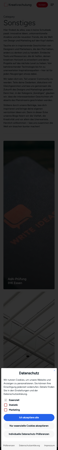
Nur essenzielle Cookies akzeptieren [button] (29, 425)
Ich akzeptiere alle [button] (29, 417)
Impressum (49, 445)
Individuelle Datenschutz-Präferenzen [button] (29, 434)
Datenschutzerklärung (29, 445)
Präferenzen (9, 445)
